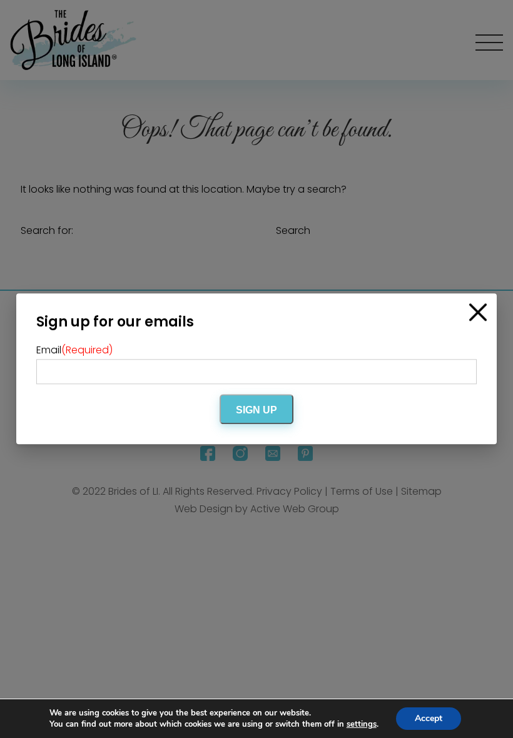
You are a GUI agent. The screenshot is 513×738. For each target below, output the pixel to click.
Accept (428, 718)
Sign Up (256, 410)
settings (362, 724)
